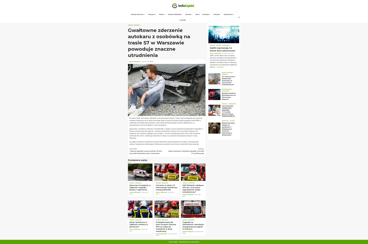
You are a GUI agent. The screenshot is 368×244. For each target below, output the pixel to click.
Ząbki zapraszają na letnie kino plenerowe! (223, 34)
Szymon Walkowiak (134, 61)
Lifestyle (216, 14)
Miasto (161, 14)
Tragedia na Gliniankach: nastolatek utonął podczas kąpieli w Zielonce (193, 209)
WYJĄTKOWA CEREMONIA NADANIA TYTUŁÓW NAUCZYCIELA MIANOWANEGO (214, 110)
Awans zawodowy (227, 72)
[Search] (239, 17)
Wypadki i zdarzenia (134, 25)
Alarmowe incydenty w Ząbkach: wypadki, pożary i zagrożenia (140, 172)
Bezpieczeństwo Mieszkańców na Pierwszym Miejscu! (214, 94)
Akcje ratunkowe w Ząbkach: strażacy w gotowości (140, 209)
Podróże (218, 45)
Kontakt (183, 20)
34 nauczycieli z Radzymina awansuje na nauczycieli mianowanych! (214, 78)
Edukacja (225, 74)
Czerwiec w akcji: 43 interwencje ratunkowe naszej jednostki (166, 172)
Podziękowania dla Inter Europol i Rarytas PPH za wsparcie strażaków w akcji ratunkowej (166, 209)
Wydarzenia (226, 45)
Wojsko (232, 120)
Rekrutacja (225, 120)
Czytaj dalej (219, 67)
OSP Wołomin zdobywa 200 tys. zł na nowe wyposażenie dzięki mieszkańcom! (193, 172)
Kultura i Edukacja (174, 14)
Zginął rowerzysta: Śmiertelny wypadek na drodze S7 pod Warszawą (186, 151)
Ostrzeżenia (226, 91)
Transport (151, 14)
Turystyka (205, 14)
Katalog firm (228, 14)
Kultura (212, 45)
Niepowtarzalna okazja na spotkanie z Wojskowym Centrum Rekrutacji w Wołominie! (214, 128)
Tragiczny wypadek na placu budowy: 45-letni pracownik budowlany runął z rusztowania (145, 151)
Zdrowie (188, 14)
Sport (197, 14)
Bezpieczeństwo (137, 14)
